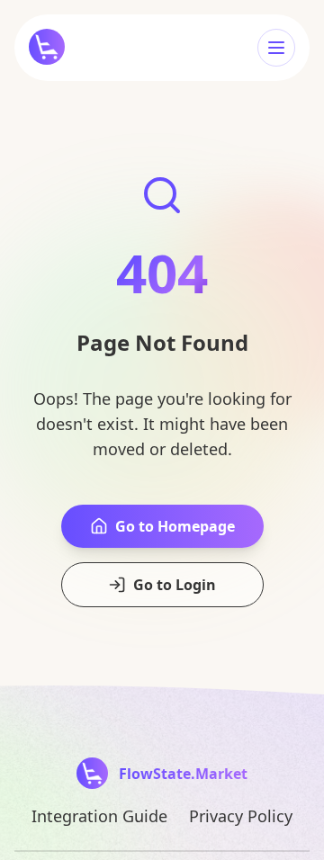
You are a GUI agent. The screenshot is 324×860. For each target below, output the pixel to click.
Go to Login (174, 585)
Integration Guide (99, 816)
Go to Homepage (175, 526)
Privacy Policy (240, 816)
